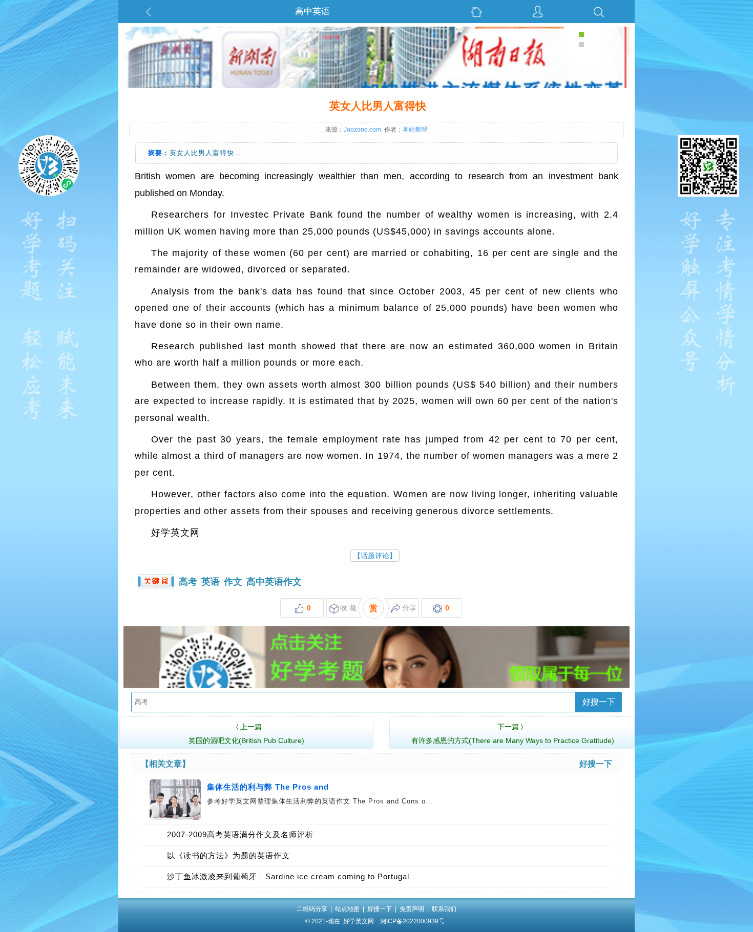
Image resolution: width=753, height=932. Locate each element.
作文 (233, 582)
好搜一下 (598, 701)
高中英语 (312, 11)
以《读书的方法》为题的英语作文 (228, 855)
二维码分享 (312, 909)
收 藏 (348, 608)
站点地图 (347, 909)
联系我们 (444, 909)
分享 (409, 608)
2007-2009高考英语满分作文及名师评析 (240, 834)
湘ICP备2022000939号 (412, 921)
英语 (210, 582)
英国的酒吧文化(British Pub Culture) (246, 734)
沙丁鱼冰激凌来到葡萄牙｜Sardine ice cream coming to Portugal (288, 876)
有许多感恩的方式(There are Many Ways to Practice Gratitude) (512, 734)
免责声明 (412, 909)
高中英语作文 (274, 582)
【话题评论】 (374, 556)
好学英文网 (358, 921)
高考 (188, 582)
